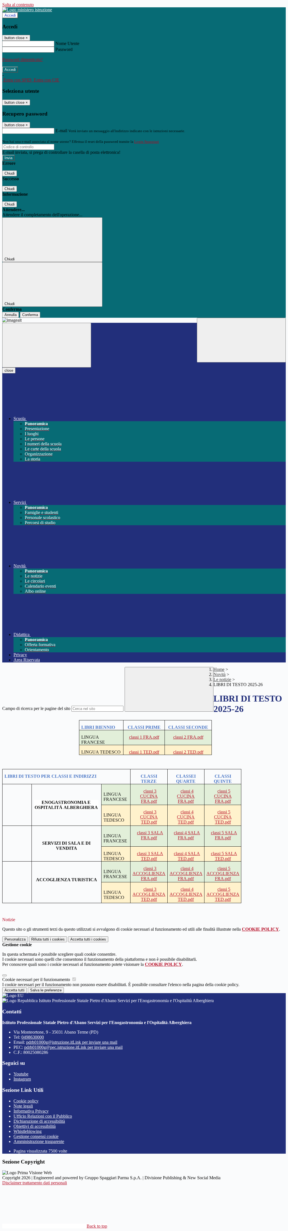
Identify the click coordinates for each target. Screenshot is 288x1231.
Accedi (10, 15)
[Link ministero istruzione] (27, 9)
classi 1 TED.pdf (144, 752)
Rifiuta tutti (48, 939)
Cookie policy (26, 1101)
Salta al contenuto (18, 4)
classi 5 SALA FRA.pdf (224, 835)
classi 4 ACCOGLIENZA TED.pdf (186, 894)
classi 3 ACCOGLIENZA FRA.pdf (148, 873)
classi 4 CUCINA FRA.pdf (186, 796)
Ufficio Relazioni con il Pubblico (43, 1116)
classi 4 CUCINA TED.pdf (186, 817)
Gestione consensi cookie (36, 1136)
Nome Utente (67, 43)
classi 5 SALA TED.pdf (224, 856)
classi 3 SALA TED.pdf (150, 856)
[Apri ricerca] (241, 340)
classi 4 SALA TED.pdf (187, 856)
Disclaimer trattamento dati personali (34, 1182)
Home (218, 669)
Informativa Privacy (31, 1111)
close (8, 370)
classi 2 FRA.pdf (188, 737)
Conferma (30, 315)
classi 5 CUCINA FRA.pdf (223, 796)
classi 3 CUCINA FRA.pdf (149, 796)
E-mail (61, 130)
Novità (219, 674)
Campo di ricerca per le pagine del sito (36, 708)
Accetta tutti (88, 939)
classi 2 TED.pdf (188, 752)
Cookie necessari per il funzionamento (36, 979)
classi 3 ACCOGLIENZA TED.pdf (148, 894)
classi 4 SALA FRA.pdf (187, 835)
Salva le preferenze (46, 990)
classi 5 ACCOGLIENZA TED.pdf (222, 894)
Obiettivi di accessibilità (35, 1126)
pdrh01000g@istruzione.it (71, 1042)
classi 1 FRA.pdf (144, 737)
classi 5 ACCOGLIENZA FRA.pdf (222, 873)
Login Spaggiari (146, 141)
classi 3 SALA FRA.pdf (150, 835)
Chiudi (9, 173)
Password (64, 49)
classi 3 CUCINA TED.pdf (149, 817)
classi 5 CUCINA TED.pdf (223, 817)
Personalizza (15, 939)
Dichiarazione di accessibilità (39, 1121)
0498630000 (32, 1037)
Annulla (10, 315)
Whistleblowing (28, 1131)
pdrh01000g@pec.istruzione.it (73, 1047)
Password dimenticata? (22, 59)
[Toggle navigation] (46, 345)
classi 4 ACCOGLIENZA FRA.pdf (186, 873)
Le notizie (222, 679)
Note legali (23, 1106)
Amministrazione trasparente (39, 1141)
